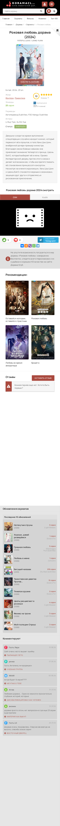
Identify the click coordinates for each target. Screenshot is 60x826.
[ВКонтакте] (22, 245)
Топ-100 (54, 18)
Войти (44, 4)
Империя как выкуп (16, 716)
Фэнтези (10, 98)
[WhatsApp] (34, 245)
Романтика (20, 98)
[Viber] (30, 245)
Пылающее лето (15, 655)
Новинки (42, 18)
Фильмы (30, 18)
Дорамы (19, 24)
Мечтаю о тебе (14, 683)
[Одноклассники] (26, 245)
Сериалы (18, 18)
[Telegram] (37, 245)
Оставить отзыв (43, 378)
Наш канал (50, 240)
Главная (5, 18)
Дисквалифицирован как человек (24, 700)
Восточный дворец (17, 733)
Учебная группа (15, 669)
